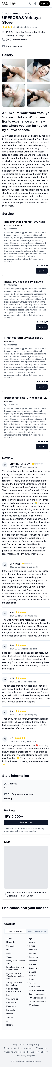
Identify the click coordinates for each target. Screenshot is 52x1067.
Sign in (44, 4)
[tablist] (26, 931)
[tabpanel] (26, 981)
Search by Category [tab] (36, 931)
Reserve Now (26, 822)
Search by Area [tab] (15, 931)
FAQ (22, 1044)
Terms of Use (42, 1048)
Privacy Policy (33, 1044)
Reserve (42, 271)
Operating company (26, 1055)
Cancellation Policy (39, 1052)
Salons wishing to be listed (16, 1052)
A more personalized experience (18, 1048)
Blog (15, 1044)
